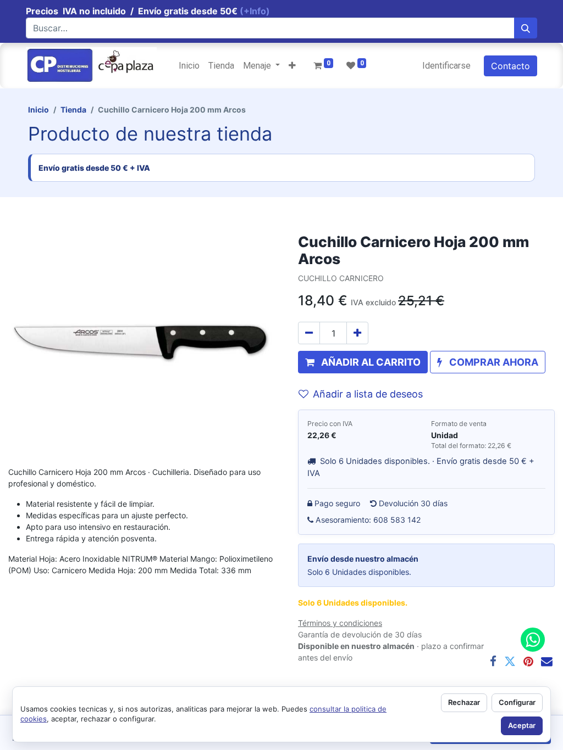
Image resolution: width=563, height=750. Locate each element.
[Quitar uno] (309, 333)
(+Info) (255, 10)
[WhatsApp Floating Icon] (533, 639)
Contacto (510, 65)
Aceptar (522, 725)
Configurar (517, 702)
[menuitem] (189, 66)
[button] (292, 66)
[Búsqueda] (525, 28)
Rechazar (464, 702)
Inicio (38, 109)
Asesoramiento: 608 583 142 (368, 519)
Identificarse (446, 65)
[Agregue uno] (357, 333)
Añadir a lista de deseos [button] (368, 394)
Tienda (73, 109)
